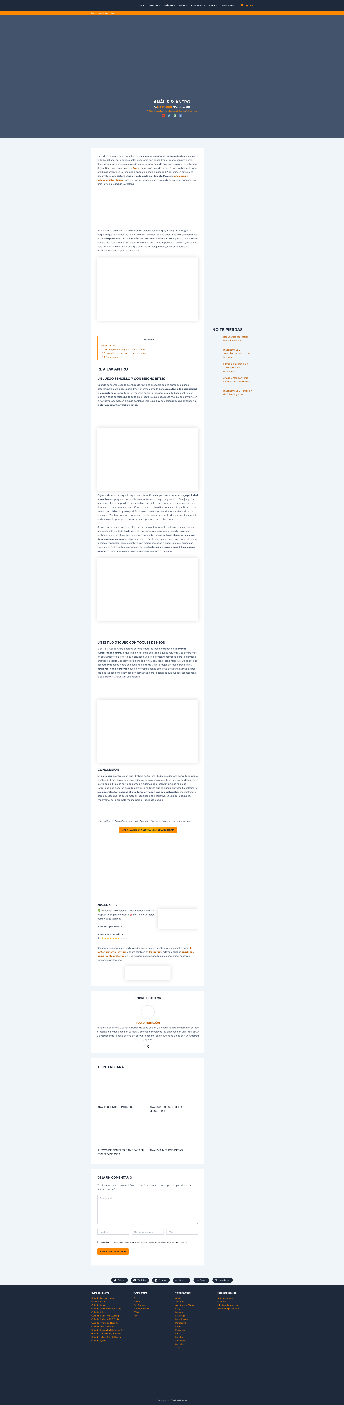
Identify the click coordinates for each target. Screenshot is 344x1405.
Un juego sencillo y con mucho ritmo (123, 349)
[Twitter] (247, 5)
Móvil (136, 1315)
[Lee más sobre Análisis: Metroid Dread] (174, 1132)
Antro (135, 168)
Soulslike (179, 1344)
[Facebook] (180, 115)
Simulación (180, 1340)
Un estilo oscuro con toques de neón (124, 353)
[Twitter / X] (147, 1046)
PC (134, 1298)
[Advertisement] (172, 124)
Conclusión (110, 357)
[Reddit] (163, 115)
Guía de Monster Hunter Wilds (106, 1308)
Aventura (179, 1301)
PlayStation (139, 1305)
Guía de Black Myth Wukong (105, 1315)
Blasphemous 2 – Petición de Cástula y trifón (237, 392)
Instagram (155, 952)
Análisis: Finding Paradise (115, 1107)
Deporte (179, 1312)
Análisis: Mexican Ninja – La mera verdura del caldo (237, 379)
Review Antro (107, 345)
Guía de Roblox (98, 1312)
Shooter (179, 1337)
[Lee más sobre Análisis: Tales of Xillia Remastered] (174, 1088)
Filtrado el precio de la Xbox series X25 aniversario (235, 367)
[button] (159, 5)
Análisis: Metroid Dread (166, 1150)
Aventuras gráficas (184, 1305)
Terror (178, 1347)
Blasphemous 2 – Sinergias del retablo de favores (236, 353)
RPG (177, 1333)
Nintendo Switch (141, 1308)
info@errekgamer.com (228, 1305)
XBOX (136, 1312)
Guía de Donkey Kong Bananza (106, 1333)
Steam (136, 1301)
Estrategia (180, 1315)
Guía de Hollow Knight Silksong (106, 1337)
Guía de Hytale (98, 1340)
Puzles (178, 1326)
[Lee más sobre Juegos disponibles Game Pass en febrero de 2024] (121, 1132)
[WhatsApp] (175, 115)
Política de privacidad (228, 1308)
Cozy (177, 1308)
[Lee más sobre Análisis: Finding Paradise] (121, 1088)
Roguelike (180, 1330)
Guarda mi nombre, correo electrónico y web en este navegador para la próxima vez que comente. (144, 1242)
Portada (94, 13)
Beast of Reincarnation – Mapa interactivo (237, 338)
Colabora (221, 1301)
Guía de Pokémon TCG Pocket (105, 1319)
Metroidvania (181, 1319)
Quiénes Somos (225, 1298)
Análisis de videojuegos (107, 13)
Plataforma (180, 1322)
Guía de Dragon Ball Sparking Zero (108, 1330)
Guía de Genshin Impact (103, 1326)
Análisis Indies (191, 111)
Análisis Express (178, 111)
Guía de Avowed (99, 1305)
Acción (169, 111)
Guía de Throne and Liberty (104, 1322)
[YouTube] (251, 5)
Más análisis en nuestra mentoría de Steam (148, 830)
